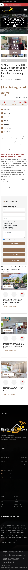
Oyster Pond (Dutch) (14, 534)
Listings (16, 499)
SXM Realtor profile (5, 569)
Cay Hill (15, 527)
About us (16, 496)
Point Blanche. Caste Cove (11, 79)
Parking (6, 120)
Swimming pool (8, 124)
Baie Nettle (14, 541)
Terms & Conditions (18, 506)
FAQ (2, 504)
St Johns (19, 537)
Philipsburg (5, 535)
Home (2, 496)
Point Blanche (12, 535)
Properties (3, 499)
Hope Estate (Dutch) (6, 530)
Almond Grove (15, 525)
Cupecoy (3, 528)
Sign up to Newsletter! (13, 5)
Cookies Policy (17, 504)
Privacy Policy (4, 506)
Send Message (15, 243)
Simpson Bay (4, 537)
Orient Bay (3, 542)
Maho (7, 532)
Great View (6, 109)
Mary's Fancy (13, 532)
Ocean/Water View (8, 113)
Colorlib (8, 565)
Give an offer (15, 254)
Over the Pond (4, 534)
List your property (22, 567)
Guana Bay (22, 528)
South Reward (12, 537)
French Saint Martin (6, 541)
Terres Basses (11, 542)
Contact (16, 501)
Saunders (19, 535)
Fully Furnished (7, 128)
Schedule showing (14, 250)
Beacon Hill (22, 525)
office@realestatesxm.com (9, 1)
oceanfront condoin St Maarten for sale (11, 189)
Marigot (21, 541)
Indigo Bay (15, 530)
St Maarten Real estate (5, 567)
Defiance (16, 528)
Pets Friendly (7, 132)
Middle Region (20, 532)
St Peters (24, 537)
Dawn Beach (10, 528)
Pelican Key (23, 534)
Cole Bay (20, 527)
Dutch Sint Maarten (6, 525)
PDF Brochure (15, 260)
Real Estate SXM (14, 567)
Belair (2, 527)
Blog (2, 501)
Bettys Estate (8, 527)
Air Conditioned (8, 117)
